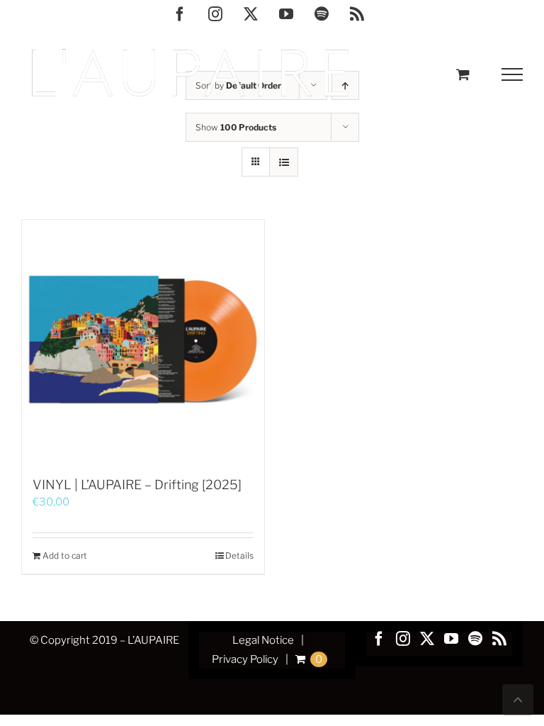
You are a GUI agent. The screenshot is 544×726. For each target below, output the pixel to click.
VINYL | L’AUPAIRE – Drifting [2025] (137, 484)
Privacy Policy (245, 659)
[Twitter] (427, 639)
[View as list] (284, 162)
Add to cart (64, 555)
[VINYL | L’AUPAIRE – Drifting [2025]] (143, 341)
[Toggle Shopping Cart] (463, 74)
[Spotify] (475, 639)
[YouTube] (451, 639)
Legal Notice (263, 640)
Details (239, 555)
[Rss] (499, 639)
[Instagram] (403, 639)
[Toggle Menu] (512, 74)
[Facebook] (379, 639)
